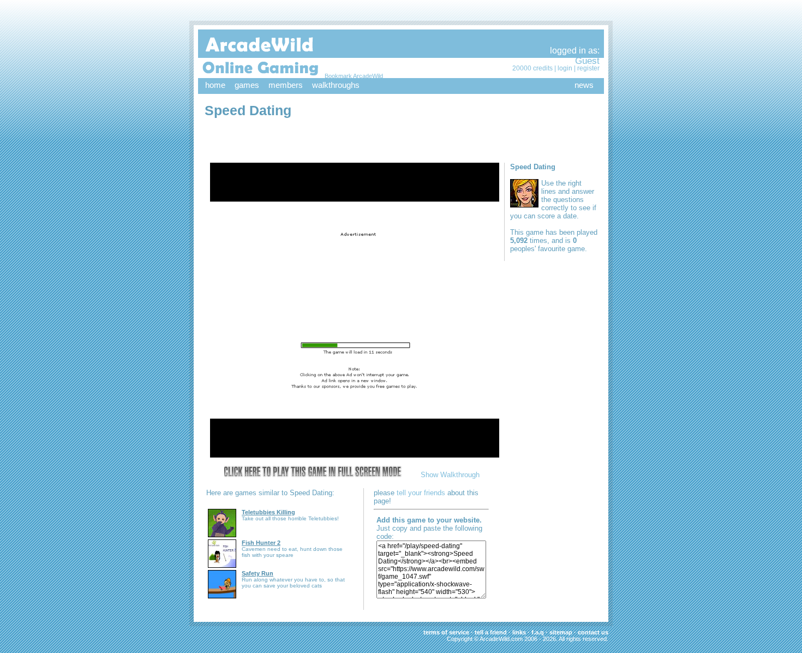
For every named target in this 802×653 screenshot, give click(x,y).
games (247, 85)
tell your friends (421, 493)
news (584, 85)
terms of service (446, 632)
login (565, 68)
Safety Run (257, 573)
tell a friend (491, 632)
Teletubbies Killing (268, 512)
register (588, 68)
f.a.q (537, 632)
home (215, 85)
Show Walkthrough (450, 475)
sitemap (560, 632)
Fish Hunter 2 (261, 542)
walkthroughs (336, 85)
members (285, 85)
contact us (593, 632)
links (519, 632)
